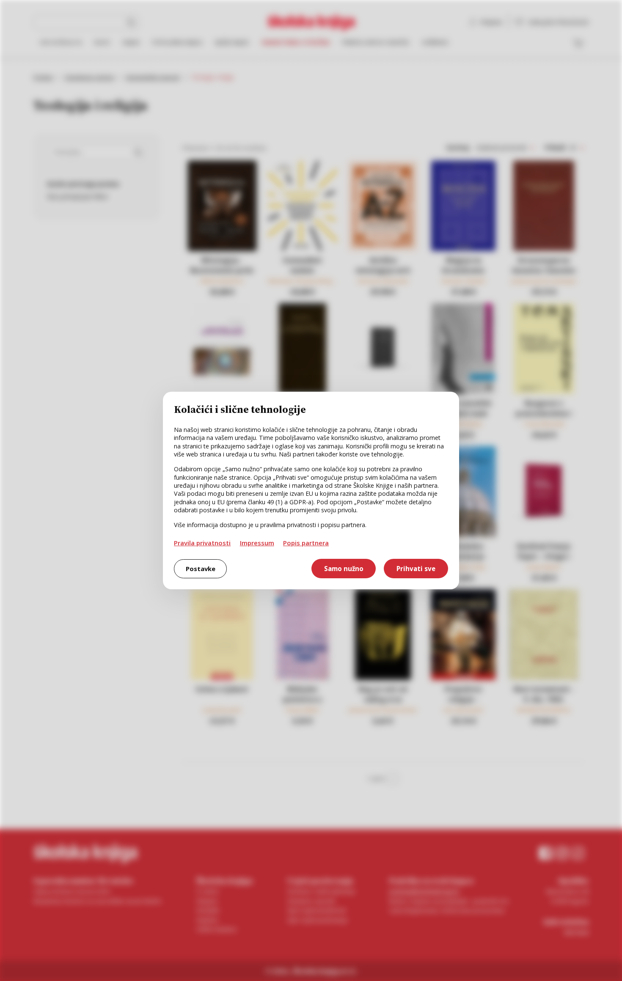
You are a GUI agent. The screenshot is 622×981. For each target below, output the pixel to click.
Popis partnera (306, 543)
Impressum (257, 543)
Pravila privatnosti (202, 543)
